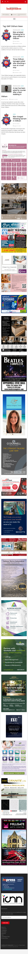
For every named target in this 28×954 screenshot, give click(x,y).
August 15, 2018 (17, 125)
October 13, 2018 (14, 99)
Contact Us (3, 928)
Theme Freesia (22, 945)
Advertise (3, 933)
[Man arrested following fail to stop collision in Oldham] (6, 35)
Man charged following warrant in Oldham (19, 118)
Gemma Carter (5, 99)
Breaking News (16, 29)
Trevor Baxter (16, 41)
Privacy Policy (4, 938)
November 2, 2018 (18, 72)
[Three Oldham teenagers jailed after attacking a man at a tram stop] (6, 62)
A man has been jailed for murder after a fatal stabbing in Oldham (13, 92)
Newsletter (3, 931)
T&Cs (2, 935)
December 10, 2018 (18, 43)
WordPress (3, 946)
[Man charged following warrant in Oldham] (6, 119)
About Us (3, 927)
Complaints (4, 930)
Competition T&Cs (5, 936)
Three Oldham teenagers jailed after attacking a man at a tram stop (19, 63)
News (22, 29)
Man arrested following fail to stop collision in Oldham (19, 35)
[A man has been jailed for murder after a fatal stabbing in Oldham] (6, 88)
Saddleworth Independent (7, 945)
